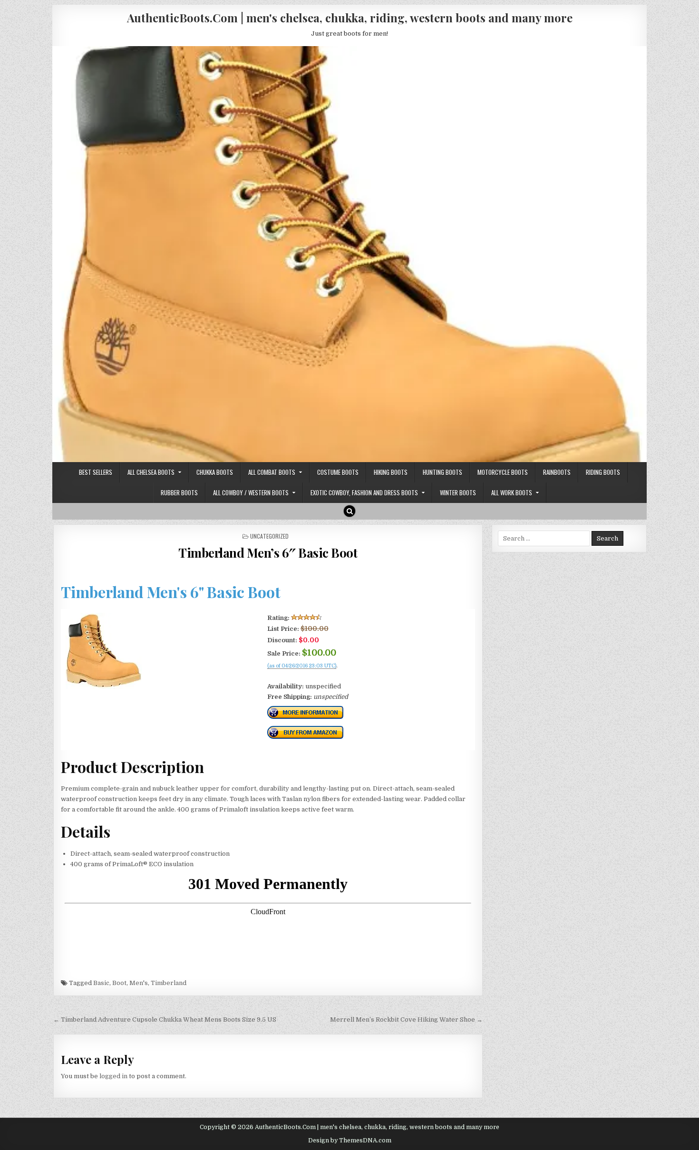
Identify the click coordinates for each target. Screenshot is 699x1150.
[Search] (349, 511)
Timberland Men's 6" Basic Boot (171, 591)
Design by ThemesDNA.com (349, 1140)
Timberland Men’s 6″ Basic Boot (267, 552)
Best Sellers (95, 472)
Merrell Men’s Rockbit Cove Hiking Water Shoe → (406, 1019)
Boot (119, 982)
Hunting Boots (442, 472)
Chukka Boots (214, 472)
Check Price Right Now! (299, 676)
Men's (138, 982)
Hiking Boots (391, 472)
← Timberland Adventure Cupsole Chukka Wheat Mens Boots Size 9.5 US (164, 1019)
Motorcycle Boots (502, 472)
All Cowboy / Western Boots (251, 492)
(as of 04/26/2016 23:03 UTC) (301, 666)
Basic (101, 982)
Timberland (168, 982)
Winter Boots (458, 492)
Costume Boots (338, 472)
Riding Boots (603, 472)
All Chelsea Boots (151, 472)
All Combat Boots (271, 472)
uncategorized (269, 536)
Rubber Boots (179, 492)
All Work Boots (511, 492)
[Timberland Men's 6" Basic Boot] (104, 686)
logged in (113, 1076)
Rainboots (557, 472)
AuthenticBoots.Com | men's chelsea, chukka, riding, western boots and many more (350, 17)
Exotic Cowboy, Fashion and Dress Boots (364, 492)
